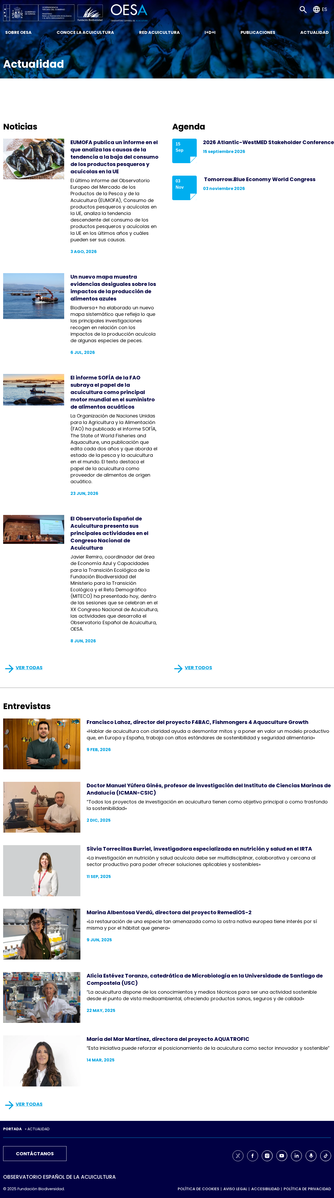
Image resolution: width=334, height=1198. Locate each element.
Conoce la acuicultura (85, 32)
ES (324, 9)
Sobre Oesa (18, 32)
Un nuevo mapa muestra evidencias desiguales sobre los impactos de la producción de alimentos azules (113, 287)
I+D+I (210, 32)
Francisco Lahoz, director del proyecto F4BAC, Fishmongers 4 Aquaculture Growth (197, 722)
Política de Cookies (198, 1188)
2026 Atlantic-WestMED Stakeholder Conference (268, 142)
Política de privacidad (307, 1188)
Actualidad (314, 32)
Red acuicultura (159, 32)
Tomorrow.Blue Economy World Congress (259, 179)
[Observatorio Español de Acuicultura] (129, 12)
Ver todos (198, 667)
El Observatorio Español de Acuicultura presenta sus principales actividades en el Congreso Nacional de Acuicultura (109, 533)
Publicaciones (258, 32)
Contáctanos (35, 1153)
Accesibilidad (265, 1188)
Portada (12, 1129)
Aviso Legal (235, 1188)
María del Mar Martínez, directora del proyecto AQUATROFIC (168, 1039)
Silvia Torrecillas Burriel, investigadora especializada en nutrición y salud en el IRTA (199, 848)
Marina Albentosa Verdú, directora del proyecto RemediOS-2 (169, 912)
